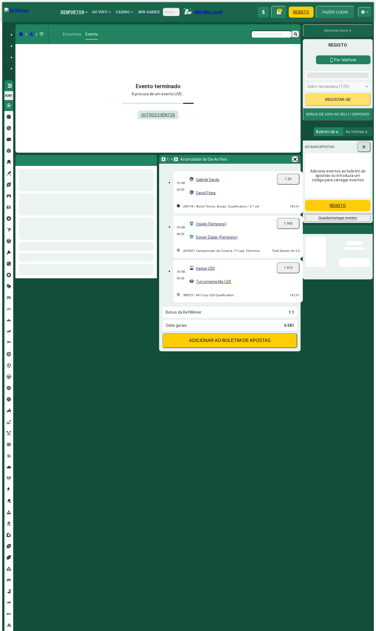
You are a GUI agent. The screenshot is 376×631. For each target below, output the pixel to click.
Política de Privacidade (325, 191)
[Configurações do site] (365, 12)
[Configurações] (363, 239)
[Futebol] (31, 34)
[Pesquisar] (295, 34)
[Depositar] (263, 12)
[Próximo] (34, 159)
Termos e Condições (345, 188)
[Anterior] (20, 159)
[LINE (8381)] (21, 34)
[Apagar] (151, 159)
